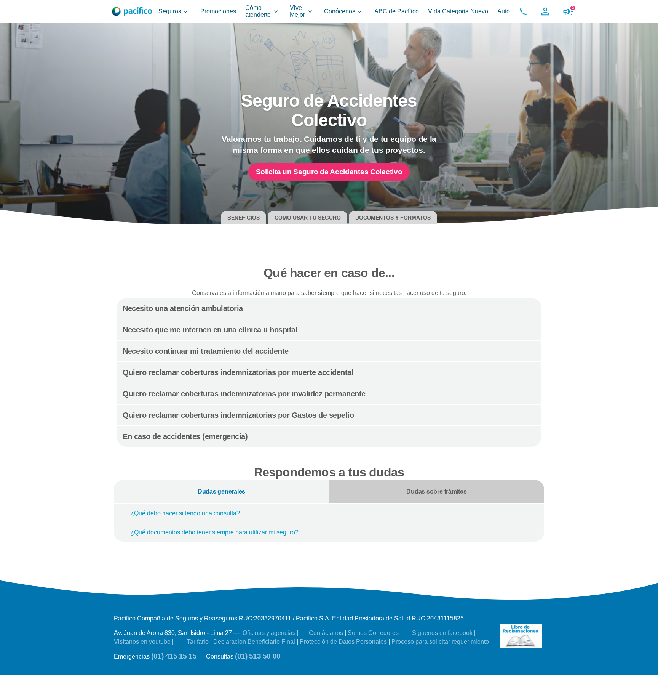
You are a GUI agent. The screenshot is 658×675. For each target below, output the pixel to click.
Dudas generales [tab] (221, 491)
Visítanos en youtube (143, 641)
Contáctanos (326, 633)
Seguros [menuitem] (169, 11)
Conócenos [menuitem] (339, 11)
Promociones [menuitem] (218, 11)
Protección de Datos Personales (344, 641)
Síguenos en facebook (442, 633)
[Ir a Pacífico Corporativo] (132, 11)
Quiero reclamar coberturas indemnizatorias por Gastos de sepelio (239, 415)
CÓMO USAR (308, 218)
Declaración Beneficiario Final (255, 641)
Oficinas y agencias (270, 633)
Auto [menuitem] (503, 11)
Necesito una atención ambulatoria (184, 308)
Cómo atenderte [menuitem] (258, 11)
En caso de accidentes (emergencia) (186, 436)
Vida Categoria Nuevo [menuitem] (458, 11)
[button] (523, 11)
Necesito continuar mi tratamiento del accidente (207, 351)
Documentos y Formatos (393, 218)
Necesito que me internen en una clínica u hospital (211, 329)
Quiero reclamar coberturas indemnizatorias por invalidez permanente (245, 394)
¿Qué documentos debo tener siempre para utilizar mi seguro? (214, 532)
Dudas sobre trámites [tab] (436, 491)
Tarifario (197, 641)
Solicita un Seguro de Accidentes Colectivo (329, 172)
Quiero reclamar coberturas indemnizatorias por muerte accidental (239, 372)
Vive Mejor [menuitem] (297, 11)
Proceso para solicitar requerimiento (440, 641)
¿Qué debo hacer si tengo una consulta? (185, 513)
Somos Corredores (374, 633)
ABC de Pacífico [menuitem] (396, 11)
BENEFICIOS (243, 218)
